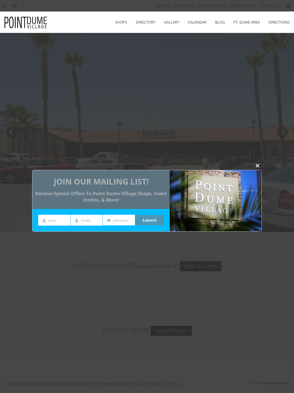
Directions (279, 22)
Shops (121, 22)
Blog (220, 22)
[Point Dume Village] (25, 22)
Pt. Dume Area (246, 22)
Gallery (171, 22)
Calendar (197, 22)
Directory (145, 22)
